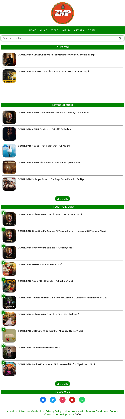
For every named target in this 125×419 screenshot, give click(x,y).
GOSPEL (92, 30)
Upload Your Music (73, 411)
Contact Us (37, 411)
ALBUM (66, 30)
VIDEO (55, 30)
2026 (78, 414)
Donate (114, 411)
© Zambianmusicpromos (59, 414)
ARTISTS (79, 30)
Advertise (24, 411)
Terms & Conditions (97, 411)
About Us (12, 411)
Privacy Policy (53, 411)
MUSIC (43, 30)
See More (62, 198)
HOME (32, 30)
